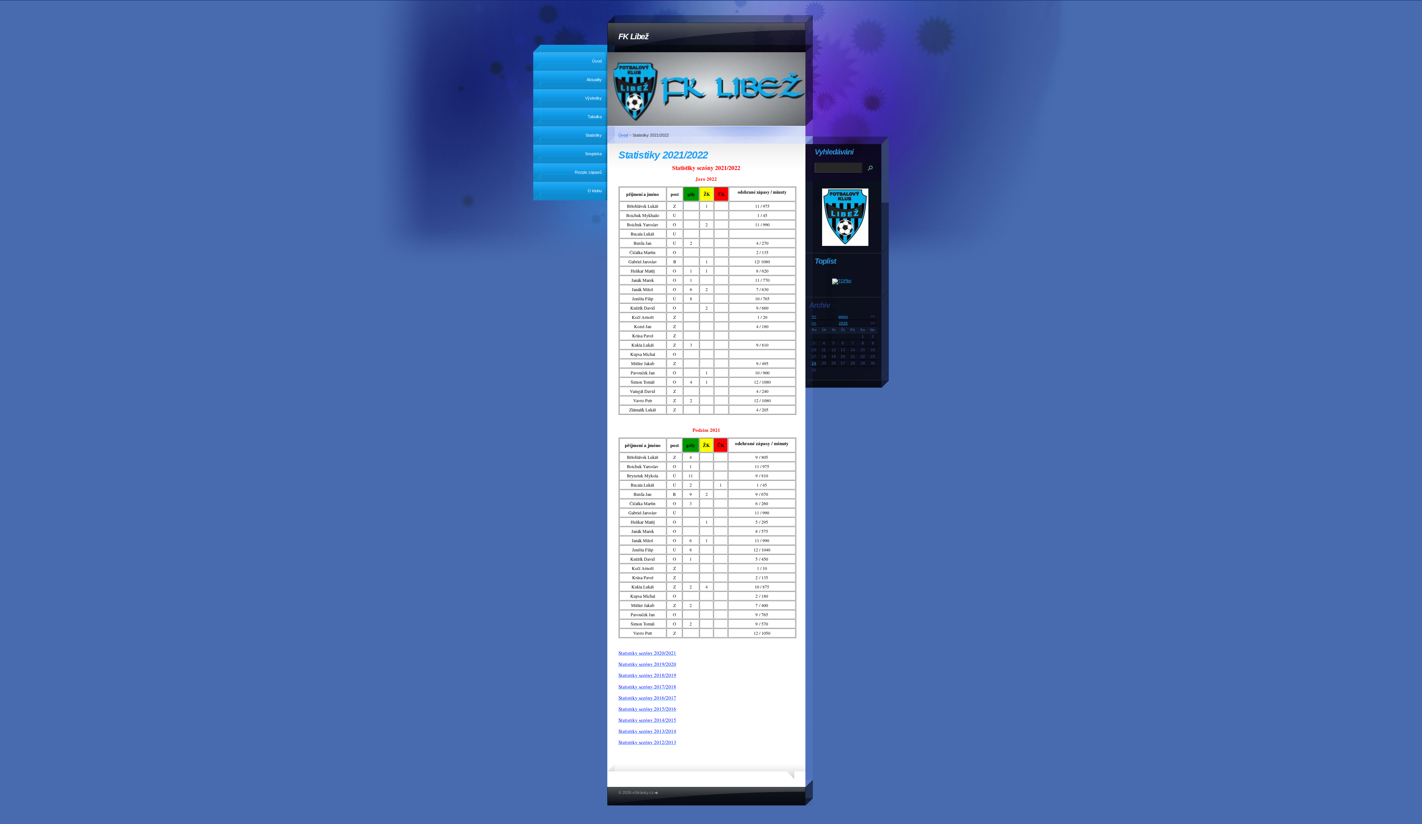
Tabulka (595, 116)
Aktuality (594, 79)
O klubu (595, 191)
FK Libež (633, 36)
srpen (843, 316)
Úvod (597, 61)
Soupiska (593, 153)
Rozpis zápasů (588, 172)
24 (814, 363)
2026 (843, 323)
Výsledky (593, 98)
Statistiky (593, 135)
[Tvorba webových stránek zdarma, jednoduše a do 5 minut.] (656, 793)
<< (814, 316)
